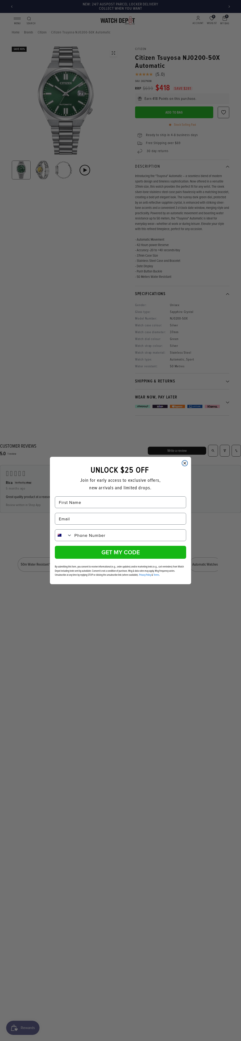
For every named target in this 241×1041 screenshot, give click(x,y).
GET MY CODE (120, 552)
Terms (156, 574)
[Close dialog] (185, 463)
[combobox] (63, 535)
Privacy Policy (145, 574)
